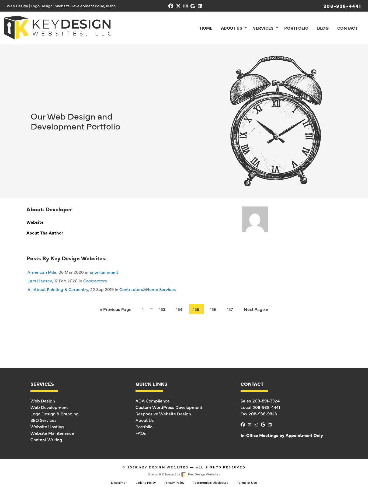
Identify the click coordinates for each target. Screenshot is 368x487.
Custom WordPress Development (169, 407)
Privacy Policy (174, 482)
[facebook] (170, 5)
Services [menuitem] (263, 28)
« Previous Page (115, 309)
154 (179, 309)
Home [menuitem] (206, 28)
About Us (145, 420)
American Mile (41, 272)
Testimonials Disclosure (210, 482)
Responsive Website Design (163, 413)
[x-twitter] (178, 5)
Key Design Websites (164, 467)
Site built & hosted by (184, 474)
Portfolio (144, 426)
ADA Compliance (153, 401)
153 (162, 309)
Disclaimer (119, 482)
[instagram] (185, 5)
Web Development (49, 407)
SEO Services (43, 420)
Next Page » (256, 309)
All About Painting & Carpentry (57, 289)
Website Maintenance (52, 433)
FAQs (141, 433)
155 (196, 309)
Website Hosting (47, 426)
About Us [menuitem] (231, 28)
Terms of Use (247, 482)
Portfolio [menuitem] (296, 28)
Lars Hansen (39, 280)
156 (213, 309)
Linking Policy (146, 482)
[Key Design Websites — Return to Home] (57, 27)
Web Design (42, 401)
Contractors (95, 280)
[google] (192, 5)
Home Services (161, 289)
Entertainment (103, 272)
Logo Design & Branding (54, 413)
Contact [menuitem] (347, 28)
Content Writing (46, 439)
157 (230, 309)
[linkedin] (200, 5)
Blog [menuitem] (323, 28)
